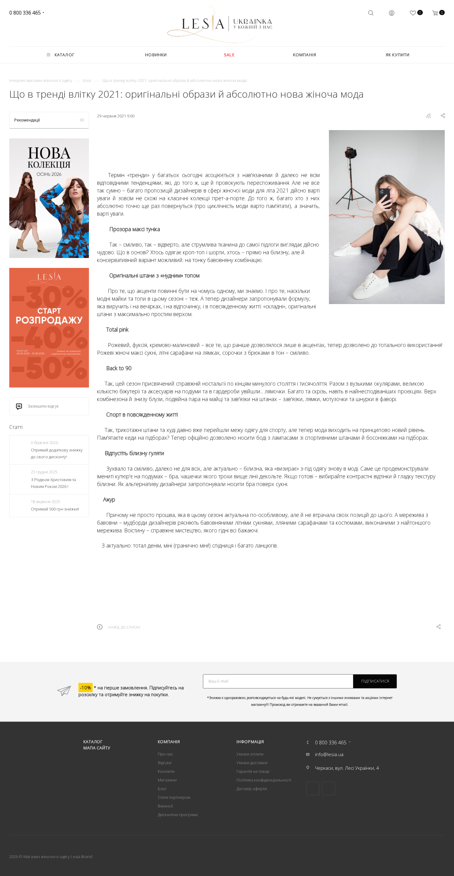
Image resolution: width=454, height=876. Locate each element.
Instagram (328, 788)
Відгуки (164, 762)
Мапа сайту (96, 748)
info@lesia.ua (329, 754)
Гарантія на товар (253, 771)
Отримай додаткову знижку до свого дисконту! (56, 453)
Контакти (166, 771)
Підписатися (375, 681)
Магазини (167, 780)
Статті (16, 427)
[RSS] (429, 115)
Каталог (93, 741)
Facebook (312, 788)
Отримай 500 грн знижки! (55, 509)
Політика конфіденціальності (264, 780)
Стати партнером (174, 797)
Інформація (250, 741)
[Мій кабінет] (391, 13)
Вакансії (165, 806)
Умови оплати (250, 754)
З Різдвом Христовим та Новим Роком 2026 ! (53, 483)
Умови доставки (252, 762)
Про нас (165, 754)
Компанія (169, 741)
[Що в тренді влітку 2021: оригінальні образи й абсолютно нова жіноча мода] (387, 217)
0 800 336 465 (25, 12)
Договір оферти (252, 788)
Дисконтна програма (178, 814)
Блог (162, 788)
